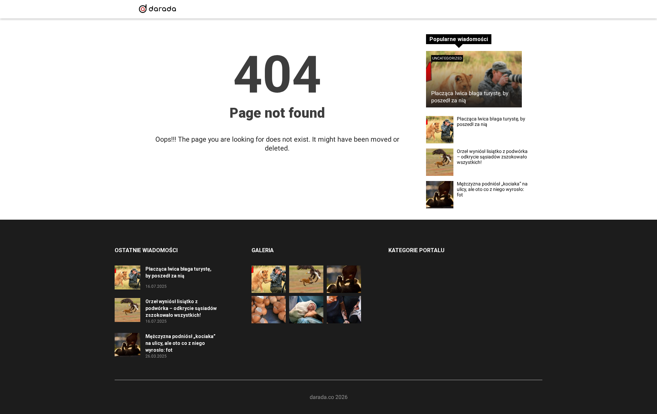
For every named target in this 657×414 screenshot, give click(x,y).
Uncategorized (447, 58)
